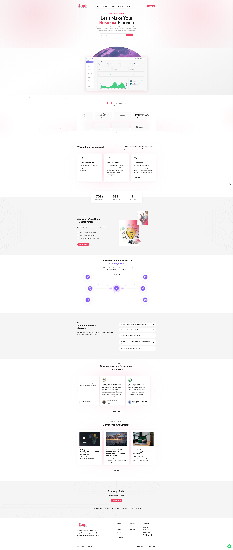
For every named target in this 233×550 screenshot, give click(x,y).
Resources (120, 6)
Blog (131, 534)
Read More (84, 174)
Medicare (118, 529)
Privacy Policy (140, 546)
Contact (128, 6)
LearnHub (118, 532)
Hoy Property (119, 537)
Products (112, 6)
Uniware (118, 534)
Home (98, 6)
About (131, 527)
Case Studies (132, 529)
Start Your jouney (116, 411)
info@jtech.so (146, 529)
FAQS (131, 532)
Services (105, 6)
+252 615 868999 (146, 532)
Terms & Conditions (151, 546)
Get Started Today (116, 500)
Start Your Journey (83, 244)
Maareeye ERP (119, 527)
